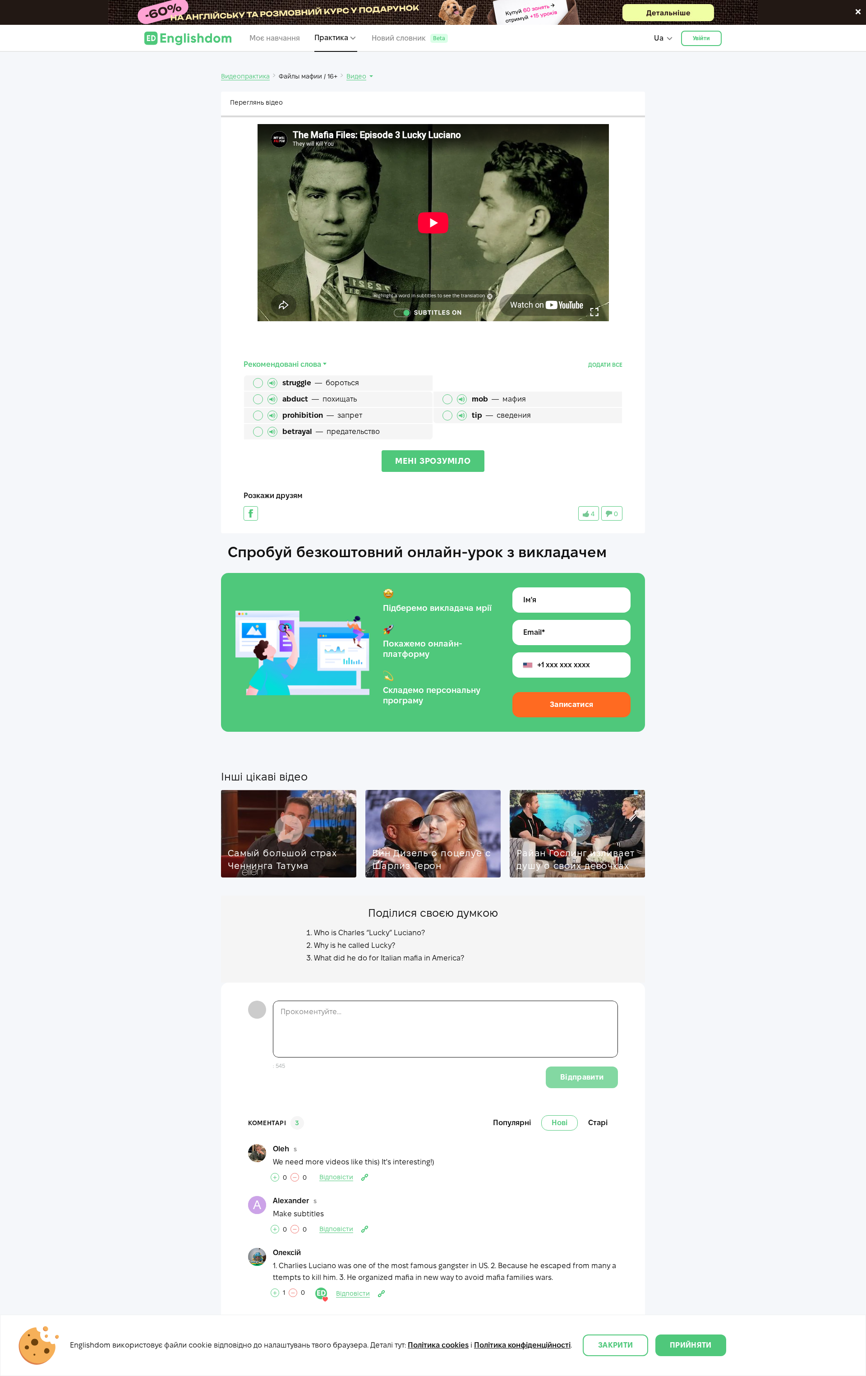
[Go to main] (187, 38)
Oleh (281, 1149)
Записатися (571, 704)
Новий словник (408, 38)
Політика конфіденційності (522, 1345)
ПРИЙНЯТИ (691, 1345)
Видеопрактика (245, 76)
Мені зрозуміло (432, 461)
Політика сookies (438, 1345)
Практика (331, 38)
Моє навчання (274, 38)
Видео (356, 76)
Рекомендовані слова (282, 364)
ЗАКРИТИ (615, 1345)
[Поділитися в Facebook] (251, 513)
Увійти (701, 38)
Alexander (291, 1201)
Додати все (605, 365)
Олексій (287, 1252)
